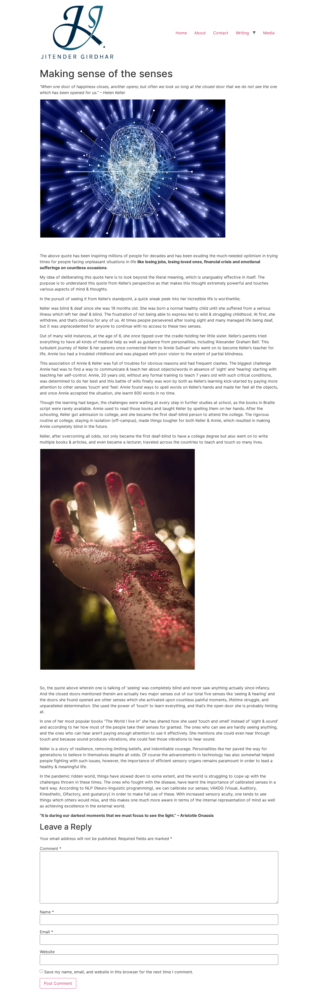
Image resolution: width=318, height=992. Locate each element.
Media (269, 32)
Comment (50, 848)
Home (181, 32)
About (200, 32)
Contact (220, 32)
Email (46, 932)
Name (47, 912)
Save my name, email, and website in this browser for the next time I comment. (118, 972)
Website (47, 952)
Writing (242, 32)
